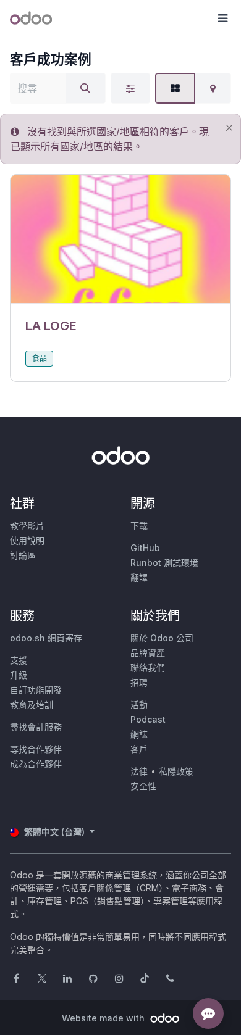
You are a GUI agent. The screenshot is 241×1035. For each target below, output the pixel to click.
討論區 (23, 555)
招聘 (139, 682)
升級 (18, 675)
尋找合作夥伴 (36, 749)
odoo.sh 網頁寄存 (46, 638)
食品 (39, 358)
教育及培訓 (31, 704)
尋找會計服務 (36, 726)
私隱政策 (176, 771)
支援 (18, 660)
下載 (139, 525)
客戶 (139, 749)
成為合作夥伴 (36, 764)
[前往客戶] (120, 239)
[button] (222, 18)
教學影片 (27, 525)
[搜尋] (85, 88)
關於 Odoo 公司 (161, 638)
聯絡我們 (147, 667)
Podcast (148, 719)
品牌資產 (147, 652)
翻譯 (139, 577)
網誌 (139, 734)
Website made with (104, 1018)
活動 (139, 704)
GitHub (145, 547)
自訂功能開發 (36, 689)
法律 (139, 771)
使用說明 (27, 540)
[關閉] (229, 128)
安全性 (143, 786)
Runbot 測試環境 (164, 562)
